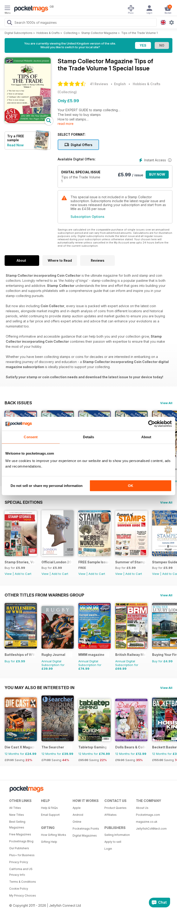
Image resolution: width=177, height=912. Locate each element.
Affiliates (110, 814)
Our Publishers (19, 848)
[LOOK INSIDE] (28, 122)
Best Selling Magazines (17, 824)
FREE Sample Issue (93, 562)
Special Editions (24, 502)
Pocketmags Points (86, 828)
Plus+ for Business (22, 855)
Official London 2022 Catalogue (56, 562)
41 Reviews (99, 84)
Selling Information (117, 835)
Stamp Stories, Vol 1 (20, 562)
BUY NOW (157, 174)
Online (77, 821)
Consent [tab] (31, 437)
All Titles (15, 808)
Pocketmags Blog (21, 841)
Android (78, 814)
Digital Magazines (85, 835)
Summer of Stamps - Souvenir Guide (130, 562)
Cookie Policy (18, 888)
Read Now (15, 145)
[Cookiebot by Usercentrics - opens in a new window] (151, 423)
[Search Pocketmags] (9, 23)
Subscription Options (87, 217)
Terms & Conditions (22, 881)
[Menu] (7, 8)
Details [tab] (88, 437)
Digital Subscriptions (18, 33)
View (8, 574)
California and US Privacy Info (20, 871)
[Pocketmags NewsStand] (30, 9)
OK (130, 486)
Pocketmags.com (148, 814)
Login (108, 848)
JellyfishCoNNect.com (150, 828)
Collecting (70, 33)
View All (166, 403)
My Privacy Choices (22, 895)
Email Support (50, 814)
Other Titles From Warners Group (44, 595)
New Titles (16, 814)
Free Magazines (20, 834)
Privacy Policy (18, 862)
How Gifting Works (53, 835)
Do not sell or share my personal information (47, 486)
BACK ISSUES (18, 402)
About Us (142, 808)
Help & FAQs (49, 808)
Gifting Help (49, 841)
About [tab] (146, 437)
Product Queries (115, 808)
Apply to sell (112, 841)
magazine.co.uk (146, 821)
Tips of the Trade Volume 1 (139, 33)
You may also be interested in (39, 687)
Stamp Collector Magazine (99, 33)
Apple (77, 808)
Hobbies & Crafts (48, 33)
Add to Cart (23, 574)
